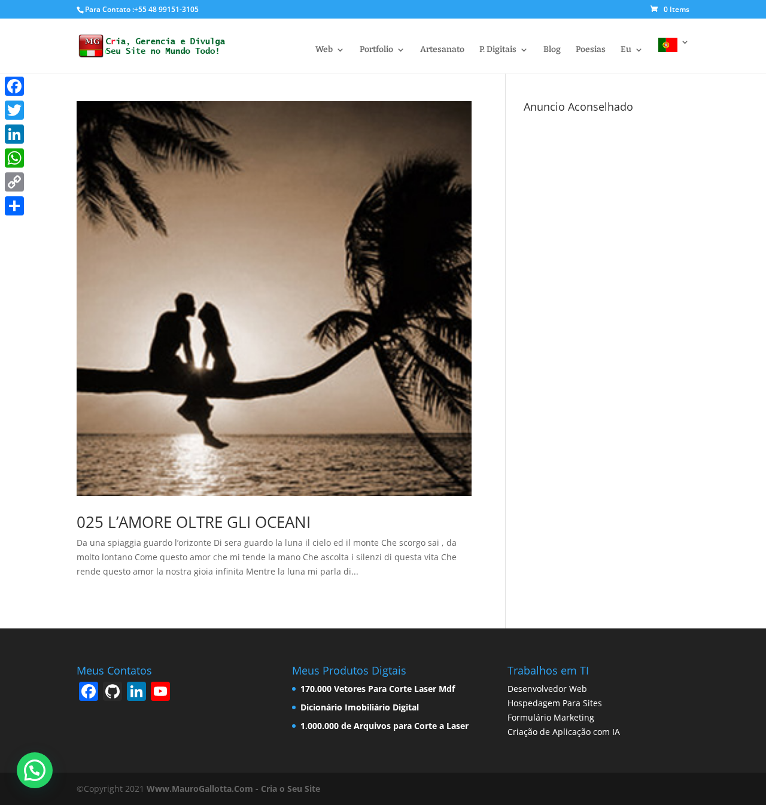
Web (324, 49)
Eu (626, 49)
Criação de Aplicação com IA (563, 731)
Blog (552, 49)
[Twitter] (14, 110)
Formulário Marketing (550, 717)
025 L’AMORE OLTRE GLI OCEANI (194, 522)
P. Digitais (497, 49)
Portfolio (376, 49)
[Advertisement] (606, 297)
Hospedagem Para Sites (554, 703)
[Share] (14, 206)
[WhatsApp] (14, 158)
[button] (35, 770)
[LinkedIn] (14, 134)
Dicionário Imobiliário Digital (359, 707)
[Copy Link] (14, 182)
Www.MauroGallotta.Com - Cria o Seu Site (232, 788)
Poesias (591, 49)
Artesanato (442, 49)
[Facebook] (14, 86)
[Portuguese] (673, 56)
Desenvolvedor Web (547, 688)
